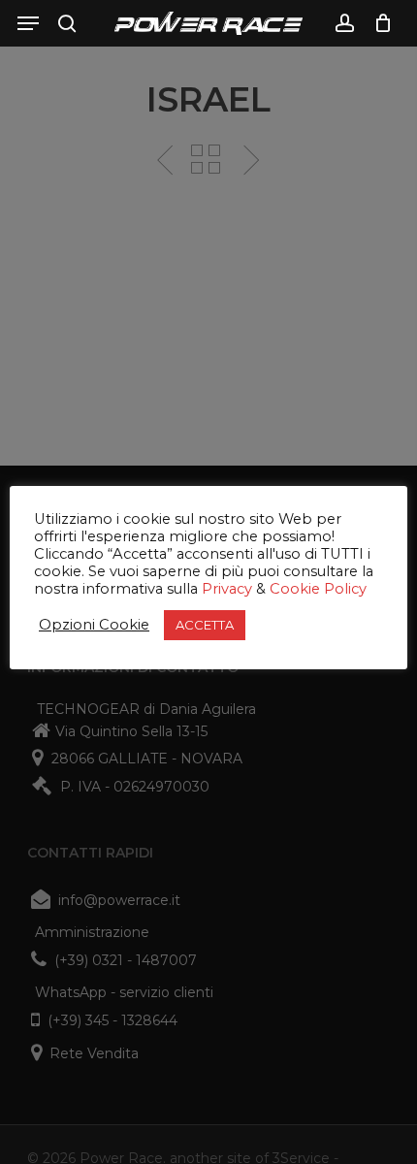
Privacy (227, 589)
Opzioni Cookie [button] (94, 624)
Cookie (295, 589)
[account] (344, 23)
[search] (66, 23)
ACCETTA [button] (205, 624)
